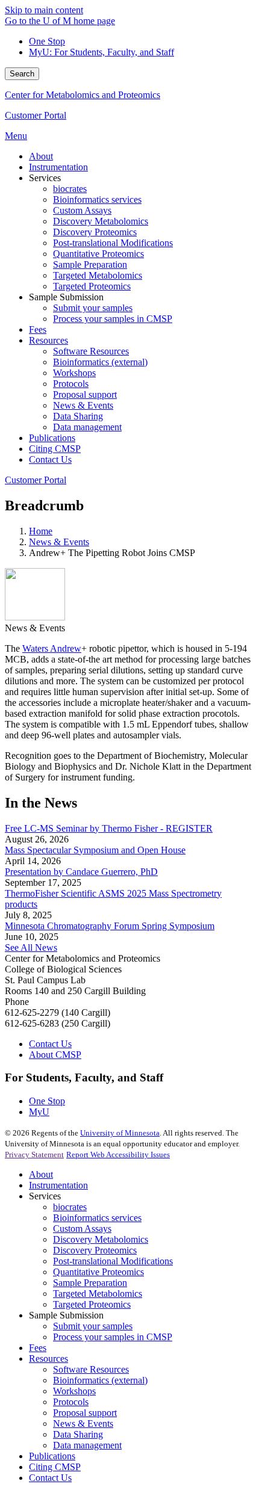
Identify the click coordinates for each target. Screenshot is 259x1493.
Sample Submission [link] (66, 297)
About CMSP (55, 1054)
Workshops (74, 1391)
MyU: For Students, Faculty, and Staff (101, 52)
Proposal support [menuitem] (85, 394)
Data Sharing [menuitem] (78, 416)
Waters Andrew (51, 648)
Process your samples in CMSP (112, 1337)
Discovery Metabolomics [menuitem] (100, 221)
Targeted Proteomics (92, 1304)
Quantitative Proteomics (98, 1272)
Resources (48, 1358)
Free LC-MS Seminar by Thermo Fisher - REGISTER (109, 828)
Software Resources (91, 1369)
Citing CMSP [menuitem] (55, 449)
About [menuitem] (41, 156)
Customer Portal (35, 115)
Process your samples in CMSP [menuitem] (112, 319)
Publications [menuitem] (52, 438)
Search (22, 73)
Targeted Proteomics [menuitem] (92, 286)
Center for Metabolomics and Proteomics (82, 95)
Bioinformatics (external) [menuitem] (100, 362)
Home (40, 531)
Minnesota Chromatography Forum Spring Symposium (109, 926)
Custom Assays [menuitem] (82, 210)
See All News (31, 947)
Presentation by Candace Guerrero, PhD (81, 872)
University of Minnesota (120, 1132)
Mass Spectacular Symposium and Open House (95, 850)
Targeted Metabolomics (97, 1293)
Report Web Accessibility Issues (118, 1154)
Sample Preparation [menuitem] (90, 264)
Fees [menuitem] (37, 329)
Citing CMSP (55, 1467)
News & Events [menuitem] (83, 405)
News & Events (59, 542)
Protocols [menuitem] (71, 384)
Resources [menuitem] (48, 340)
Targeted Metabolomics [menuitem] (97, 275)
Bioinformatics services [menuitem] (97, 199)
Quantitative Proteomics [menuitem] (98, 254)
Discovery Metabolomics (100, 1239)
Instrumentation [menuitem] (58, 167)
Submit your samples (93, 1326)
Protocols (71, 1402)
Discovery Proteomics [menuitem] (95, 232)
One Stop (47, 41)
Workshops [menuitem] (74, 373)
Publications (52, 1456)
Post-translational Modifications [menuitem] (113, 243)
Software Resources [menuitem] (91, 351)
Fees (37, 1348)
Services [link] (45, 178)
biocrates (70, 1207)
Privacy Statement (34, 1154)
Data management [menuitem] (87, 427)
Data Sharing (78, 1434)
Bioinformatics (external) (100, 1380)
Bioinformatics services (97, 1218)
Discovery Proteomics (95, 1250)
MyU (39, 1112)
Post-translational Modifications (113, 1261)
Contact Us (50, 1044)
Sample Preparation (90, 1283)
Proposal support (85, 1413)
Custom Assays (82, 1228)
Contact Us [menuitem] (50, 459)
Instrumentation (58, 1185)
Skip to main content (44, 10)
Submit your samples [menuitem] (93, 308)
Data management (87, 1445)
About (41, 1174)
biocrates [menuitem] (70, 189)
